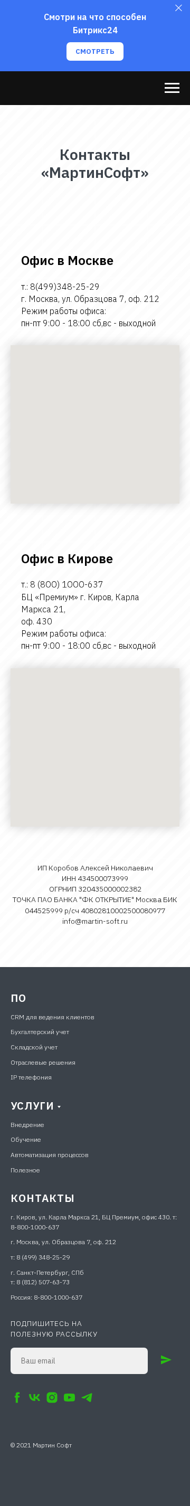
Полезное (25, 1170)
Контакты (43, 1198)
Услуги (32, 1105)
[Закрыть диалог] (179, 8)
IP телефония (31, 1077)
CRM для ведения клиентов (52, 1017)
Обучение (26, 1139)
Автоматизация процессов (50, 1155)
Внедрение (27, 1125)
